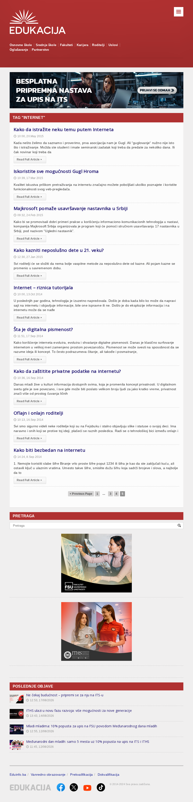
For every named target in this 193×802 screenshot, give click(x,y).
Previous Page (81, 493)
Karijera (82, 45)
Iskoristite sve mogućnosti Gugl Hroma (56, 171)
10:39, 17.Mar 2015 (28, 178)
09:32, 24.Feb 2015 (28, 215)
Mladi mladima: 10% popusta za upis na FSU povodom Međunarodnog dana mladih (91, 726)
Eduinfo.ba (18, 774)
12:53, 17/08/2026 (40, 700)
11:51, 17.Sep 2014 (28, 336)
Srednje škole (46, 45)
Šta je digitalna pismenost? (43, 329)
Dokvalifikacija (108, 774)
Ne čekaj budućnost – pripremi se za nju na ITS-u (64, 695)
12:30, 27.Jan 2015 (28, 257)
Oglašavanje (19, 49)
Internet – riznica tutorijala (43, 287)
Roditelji (98, 45)
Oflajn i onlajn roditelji (38, 413)
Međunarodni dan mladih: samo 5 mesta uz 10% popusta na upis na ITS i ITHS (87, 741)
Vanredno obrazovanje (48, 774)
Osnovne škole (21, 45)
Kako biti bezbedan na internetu (49, 450)
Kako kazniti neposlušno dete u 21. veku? (59, 250)
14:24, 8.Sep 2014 (28, 457)
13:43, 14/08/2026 (40, 715)
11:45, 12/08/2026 (40, 746)
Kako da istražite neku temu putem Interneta (64, 129)
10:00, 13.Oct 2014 (28, 294)
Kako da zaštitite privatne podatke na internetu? (67, 371)
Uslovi (113, 45)
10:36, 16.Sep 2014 (28, 378)
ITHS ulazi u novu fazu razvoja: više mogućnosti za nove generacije (79, 710)
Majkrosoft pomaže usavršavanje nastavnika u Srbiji (71, 208)
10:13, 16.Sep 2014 (28, 419)
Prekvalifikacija (81, 774)
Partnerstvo (40, 49)
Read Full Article (29, 159)
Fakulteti (66, 45)
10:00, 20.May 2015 (29, 136)
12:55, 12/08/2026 (40, 731)
